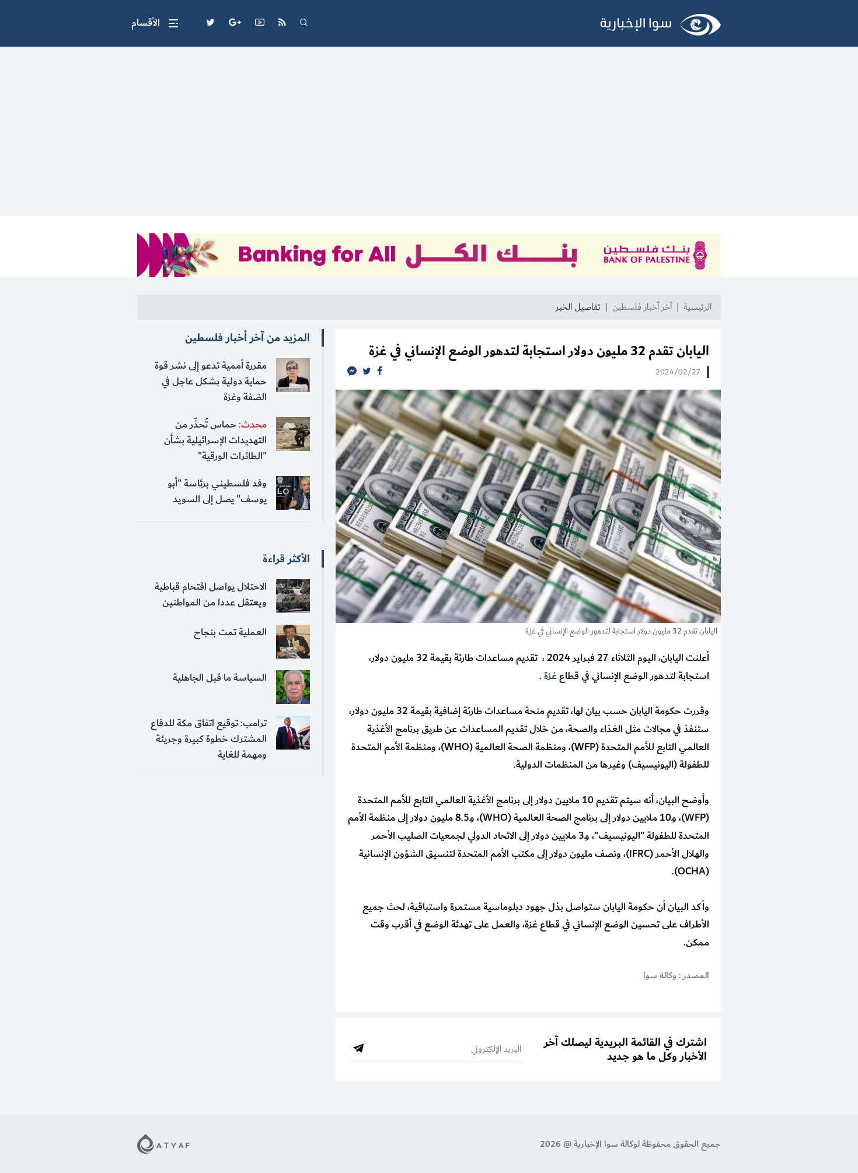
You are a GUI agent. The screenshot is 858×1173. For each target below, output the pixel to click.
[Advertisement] (429, 134)
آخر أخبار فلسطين (642, 307)
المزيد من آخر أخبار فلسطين (247, 338)
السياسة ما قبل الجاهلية (220, 678)
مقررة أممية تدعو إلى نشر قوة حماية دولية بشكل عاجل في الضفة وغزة (211, 381)
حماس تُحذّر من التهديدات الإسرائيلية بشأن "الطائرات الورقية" (215, 440)
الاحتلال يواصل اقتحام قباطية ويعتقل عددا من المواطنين (211, 594)
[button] (154, 23)
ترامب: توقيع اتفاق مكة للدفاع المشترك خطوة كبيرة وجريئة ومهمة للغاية (209, 739)
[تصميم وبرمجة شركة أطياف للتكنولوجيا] (163, 1143)
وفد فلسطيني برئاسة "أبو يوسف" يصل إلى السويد (217, 491)
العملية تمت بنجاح (230, 632)
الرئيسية (697, 307)
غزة (550, 676)
